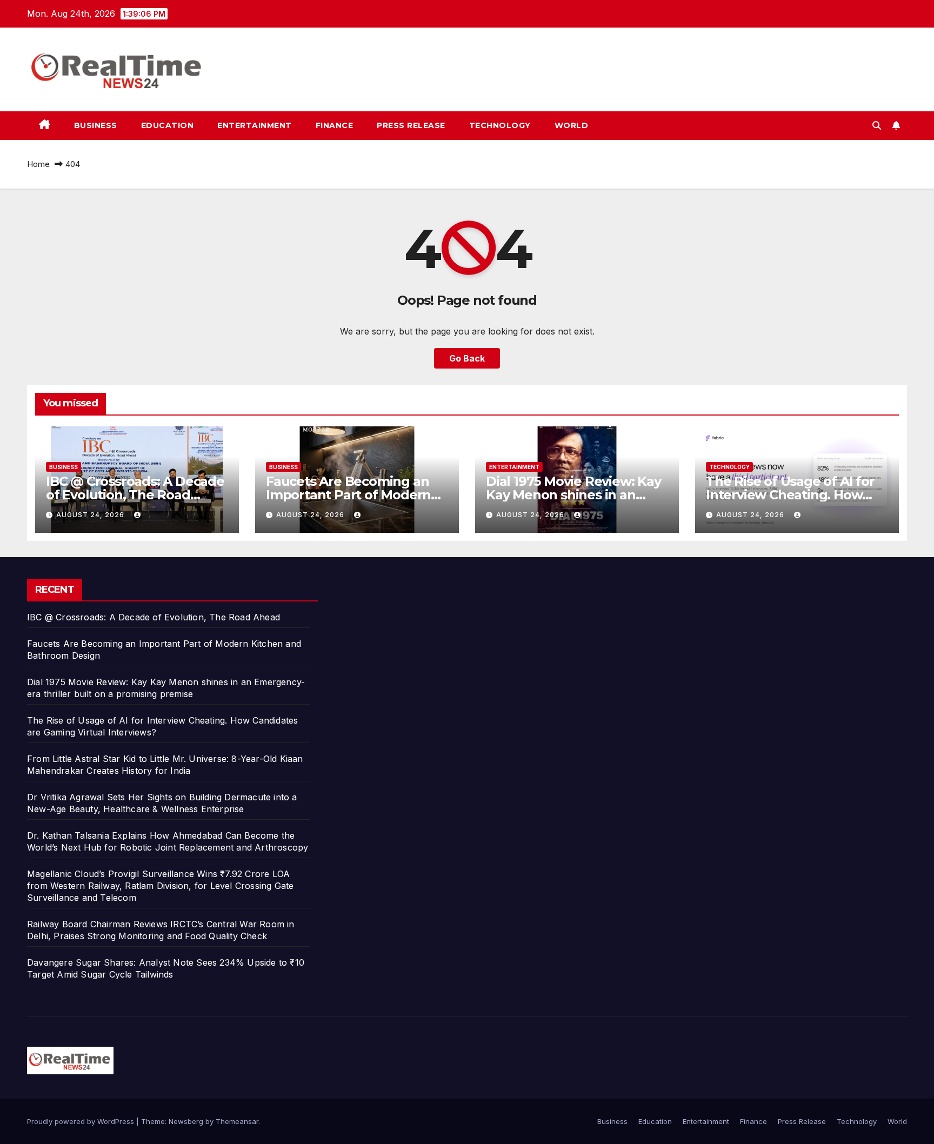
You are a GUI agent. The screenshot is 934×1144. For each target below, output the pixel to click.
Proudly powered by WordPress (81, 1121)
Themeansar (237, 1121)
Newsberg (186, 1121)
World (572, 125)
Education (167, 125)
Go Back (467, 358)
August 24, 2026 (91, 515)
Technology (500, 125)
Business (95, 125)
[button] (876, 125)
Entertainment (254, 125)
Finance (334, 125)
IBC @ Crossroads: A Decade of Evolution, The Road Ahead (135, 494)
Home (38, 164)
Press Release (411, 125)
